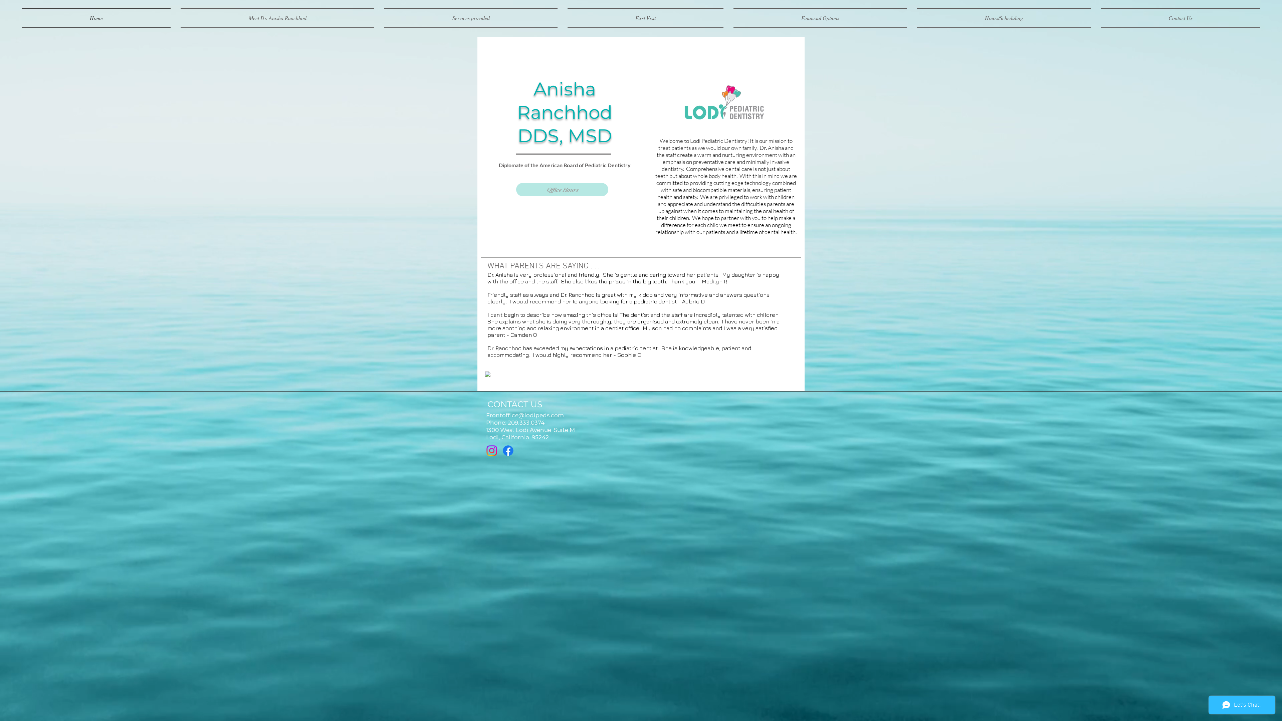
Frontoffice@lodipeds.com (525, 415)
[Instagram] (492, 451)
